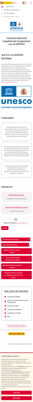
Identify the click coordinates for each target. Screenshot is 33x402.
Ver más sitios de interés (16, 326)
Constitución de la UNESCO (10, 239)
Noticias (4, 228)
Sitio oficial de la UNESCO (9, 245)
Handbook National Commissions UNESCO (12, 266)
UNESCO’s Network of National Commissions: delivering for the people (13, 275)
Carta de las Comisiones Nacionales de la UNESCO (12, 259)
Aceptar (16, 393)
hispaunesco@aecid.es (22, 223)
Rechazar (16, 398)
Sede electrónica (15, 334)
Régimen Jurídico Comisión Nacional (12, 251)
